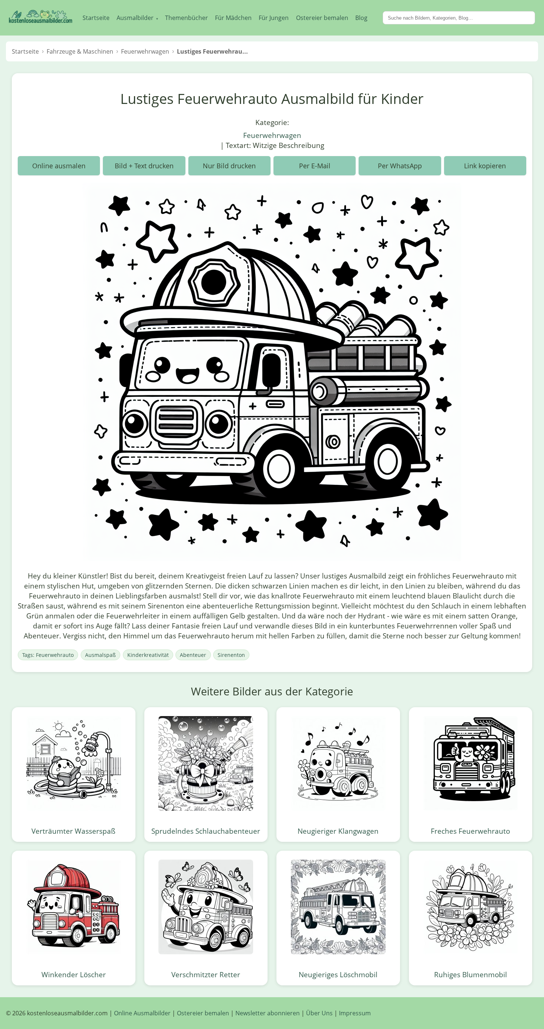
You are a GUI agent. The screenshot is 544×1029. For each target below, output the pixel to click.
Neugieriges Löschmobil (338, 974)
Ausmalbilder (137, 18)
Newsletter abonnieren (267, 1013)
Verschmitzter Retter (205, 974)
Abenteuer (193, 654)
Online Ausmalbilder (142, 1013)
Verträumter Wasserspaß (73, 831)
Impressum (355, 1013)
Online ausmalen (58, 165)
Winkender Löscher (73, 974)
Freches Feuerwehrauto (470, 831)
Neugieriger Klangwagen (338, 831)
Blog (361, 18)
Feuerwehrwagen (272, 135)
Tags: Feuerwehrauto (48, 654)
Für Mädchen (233, 18)
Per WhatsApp (400, 165)
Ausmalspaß (100, 654)
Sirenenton (231, 654)
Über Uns (319, 1013)
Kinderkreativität (148, 654)
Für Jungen (274, 18)
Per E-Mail (314, 165)
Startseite (96, 18)
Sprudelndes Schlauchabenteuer (205, 831)
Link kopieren (485, 165)
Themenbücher (186, 18)
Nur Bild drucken (229, 165)
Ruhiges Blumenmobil (470, 974)
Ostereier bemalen (322, 18)
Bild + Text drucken (144, 165)
